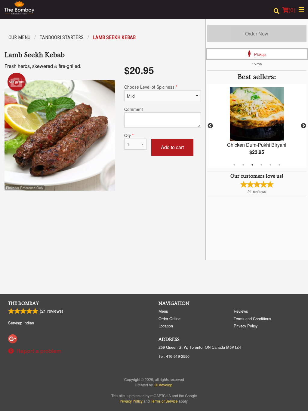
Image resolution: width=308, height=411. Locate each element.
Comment (133, 109)
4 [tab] (261, 165)
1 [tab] (234, 165)
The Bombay (23, 303)
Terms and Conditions (252, 318)
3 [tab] (252, 165)
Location (166, 326)
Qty (129, 135)
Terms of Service (164, 400)
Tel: (174, 356)
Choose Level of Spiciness (150, 87)
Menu (163, 311)
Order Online (169, 318)
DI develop (163, 384)
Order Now (256, 33)
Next (303, 126)
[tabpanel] (257, 126)
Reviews (241, 311)
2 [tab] (243, 165)
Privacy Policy (245, 326)
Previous (210, 126)
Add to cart (172, 147)
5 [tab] (270, 165)
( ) (291, 9)
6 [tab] (279, 165)
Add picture (17, 82)
